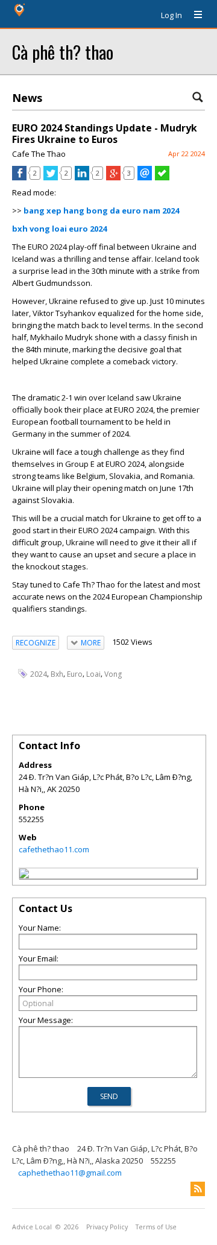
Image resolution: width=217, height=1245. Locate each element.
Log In (171, 15)
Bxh (57, 674)
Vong (113, 674)
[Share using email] (144, 177)
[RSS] (197, 1189)
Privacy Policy (107, 1227)
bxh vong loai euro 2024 (59, 228)
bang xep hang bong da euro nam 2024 (101, 210)
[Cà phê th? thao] (24, 875)
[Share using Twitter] (50, 177)
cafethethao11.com (54, 849)
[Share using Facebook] (19, 177)
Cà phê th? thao (62, 52)
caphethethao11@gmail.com (70, 1172)
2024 (38, 674)
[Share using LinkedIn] (82, 177)
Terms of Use (156, 1227)
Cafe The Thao (39, 153)
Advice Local (32, 1227)
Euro (75, 674)
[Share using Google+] (113, 177)
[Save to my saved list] (162, 177)
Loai (93, 674)
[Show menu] (193, 15)
